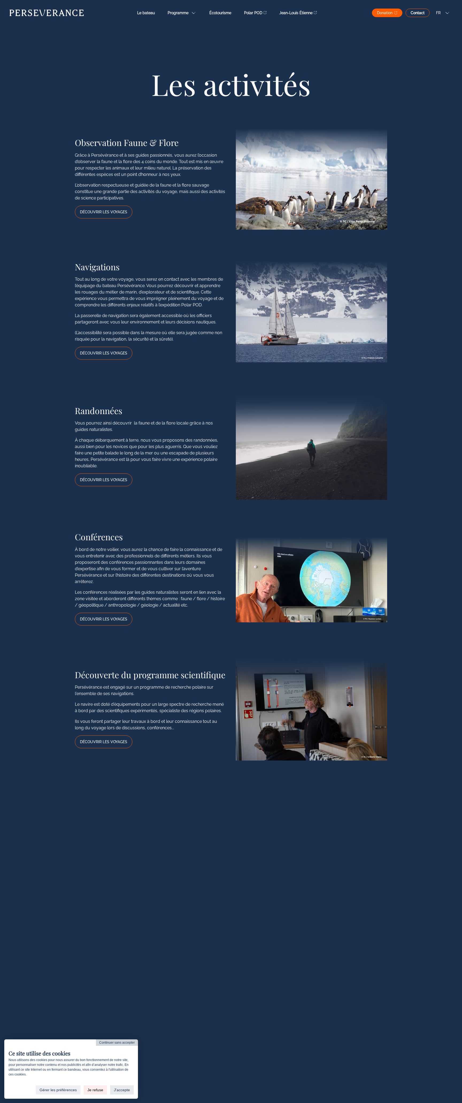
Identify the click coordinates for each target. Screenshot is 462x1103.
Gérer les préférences (58, 1090)
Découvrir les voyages (103, 212)
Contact (418, 13)
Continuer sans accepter (117, 1042)
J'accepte (122, 1090)
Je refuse (95, 1090)
